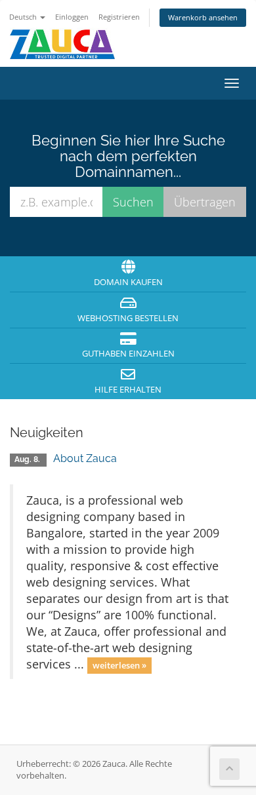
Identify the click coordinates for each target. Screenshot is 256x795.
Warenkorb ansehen (203, 17)
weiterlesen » (119, 665)
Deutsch (24, 17)
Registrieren (119, 17)
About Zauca (85, 458)
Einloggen (72, 17)
